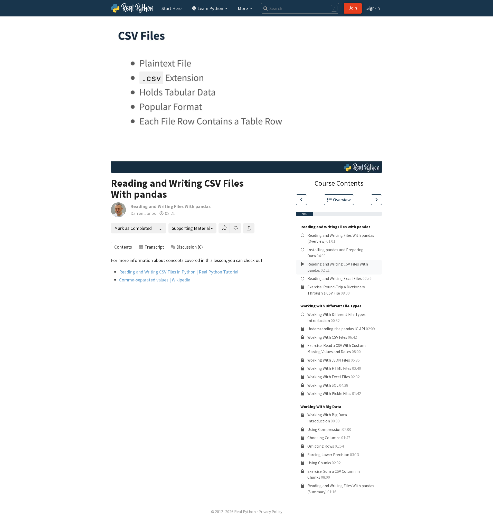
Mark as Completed (133, 228)
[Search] (264, 8)
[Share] (248, 228)
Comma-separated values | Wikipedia (154, 280)
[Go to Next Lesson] (376, 199)
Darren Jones (143, 213)
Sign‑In (373, 8)
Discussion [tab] (189, 247)
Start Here (172, 8)
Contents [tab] (123, 247)
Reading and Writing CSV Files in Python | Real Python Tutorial (178, 272)
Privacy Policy (270, 511)
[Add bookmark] (160, 228)
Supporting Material (191, 228)
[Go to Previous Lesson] (301, 199)
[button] (224, 228)
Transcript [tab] (154, 247)
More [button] (243, 8)
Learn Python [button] (210, 8)
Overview (342, 200)
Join (353, 8)
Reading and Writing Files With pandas (170, 206)
